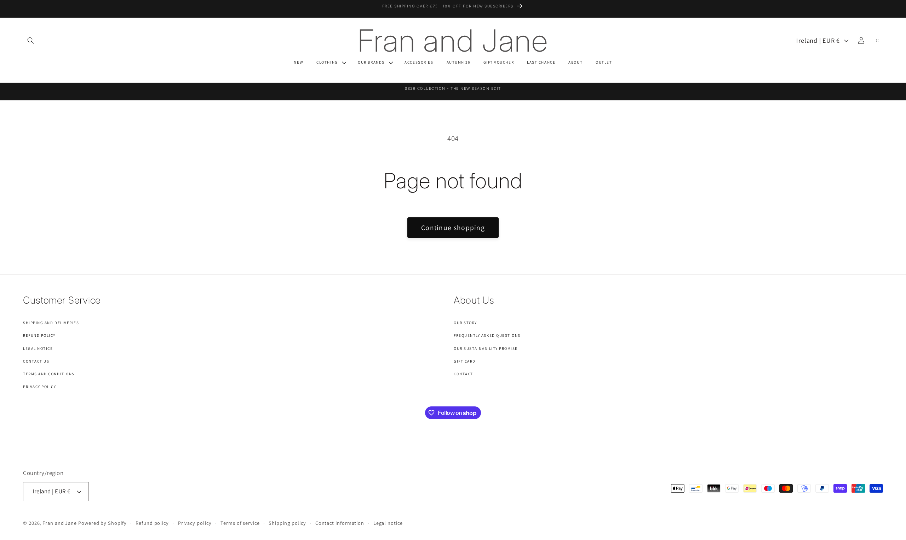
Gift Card (465, 361)
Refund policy (152, 523)
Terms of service (240, 523)
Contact (463, 373)
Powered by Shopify (102, 523)
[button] (30, 40)
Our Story (465, 322)
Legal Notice (38, 348)
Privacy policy (195, 523)
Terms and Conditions (49, 373)
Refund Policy (39, 335)
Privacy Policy (39, 386)
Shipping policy (287, 523)
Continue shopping (453, 227)
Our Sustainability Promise (486, 348)
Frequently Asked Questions (487, 335)
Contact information (339, 523)
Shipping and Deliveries (51, 322)
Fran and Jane (59, 523)
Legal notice (388, 523)
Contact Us (36, 361)
